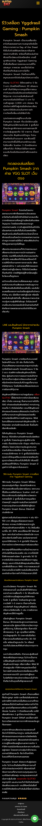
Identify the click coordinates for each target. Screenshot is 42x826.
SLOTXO (14, 82)
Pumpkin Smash (10, 210)
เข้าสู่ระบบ (21, 803)
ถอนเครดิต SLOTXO (26, 778)
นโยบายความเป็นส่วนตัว (21, 815)
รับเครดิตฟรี (21, 809)
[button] (34, 818)
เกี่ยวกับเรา (21, 812)
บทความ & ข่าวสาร (21, 806)
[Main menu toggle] (38, 3)
